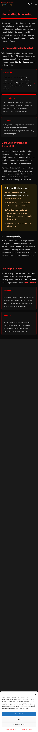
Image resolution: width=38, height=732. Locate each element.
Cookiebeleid (8, 729)
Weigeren (19, 719)
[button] (35, 694)
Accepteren (19, 714)
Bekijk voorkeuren (19, 725)
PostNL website (30, 283)
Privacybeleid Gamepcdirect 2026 (22, 729)
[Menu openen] (36, 4)
